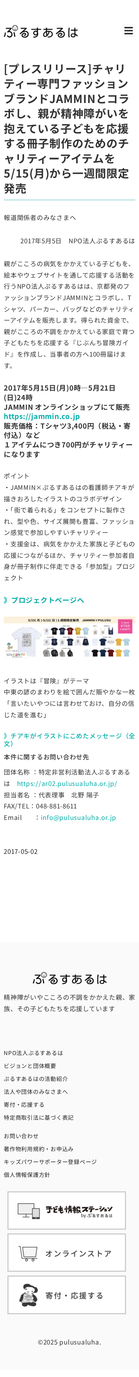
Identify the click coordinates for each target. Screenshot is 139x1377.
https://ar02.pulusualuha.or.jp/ (67, 783)
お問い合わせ (21, 1136)
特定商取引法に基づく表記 (39, 1117)
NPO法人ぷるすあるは (33, 1053)
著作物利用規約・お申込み (39, 1149)
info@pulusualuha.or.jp (79, 817)
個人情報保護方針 (27, 1174)
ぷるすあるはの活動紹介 (36, 1078)
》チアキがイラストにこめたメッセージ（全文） (69, 739)
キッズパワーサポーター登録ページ (50, 1161)
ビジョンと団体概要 (30, 1065)
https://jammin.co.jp (42, 416)
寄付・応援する (24, 1104)
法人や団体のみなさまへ (36, 1091)
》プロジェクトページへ (44, 600)
